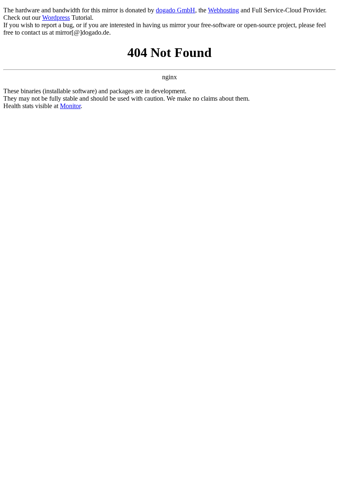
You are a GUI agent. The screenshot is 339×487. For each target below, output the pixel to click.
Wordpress (56, 17)
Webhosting (223, 10)
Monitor (70, 105)
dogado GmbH (175, 10)
